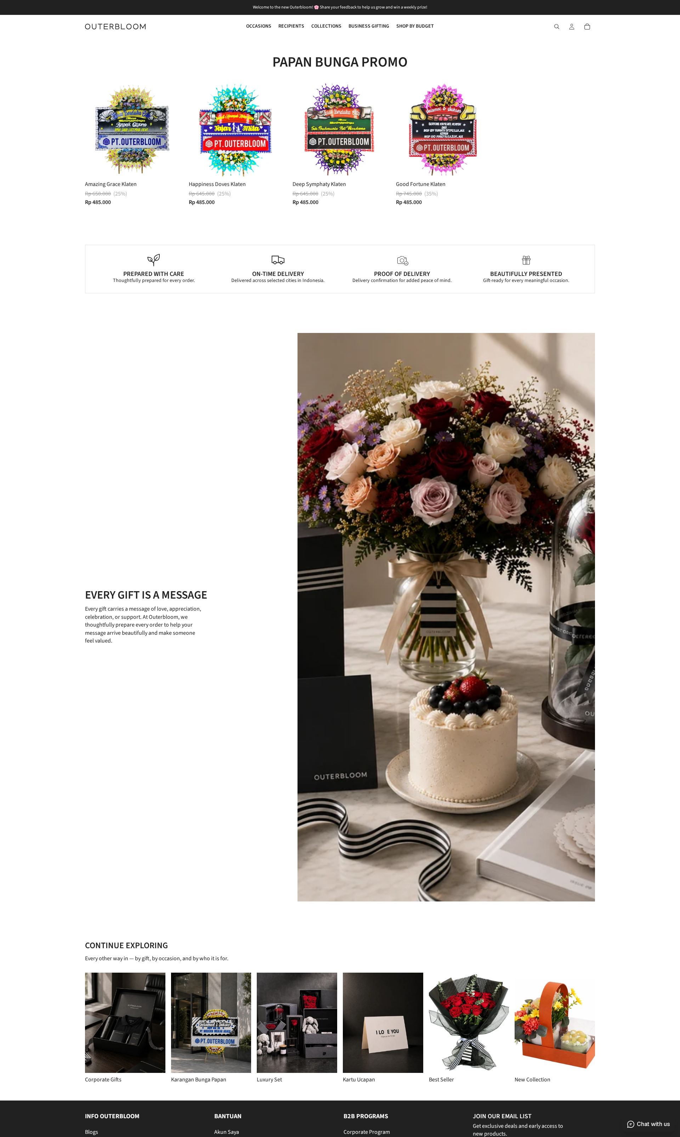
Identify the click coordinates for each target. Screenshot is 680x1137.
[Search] (557, 26)
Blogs (91, 1132)
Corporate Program (367, 1132)
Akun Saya (226, 1132)
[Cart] (587, 26)
